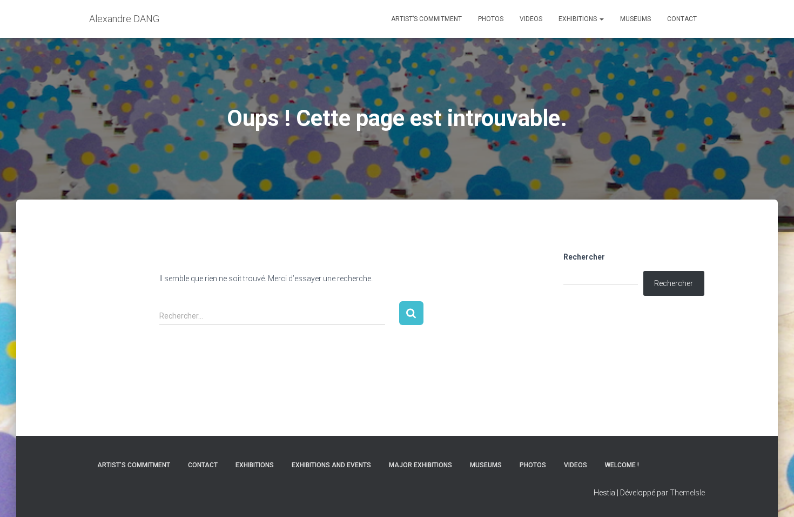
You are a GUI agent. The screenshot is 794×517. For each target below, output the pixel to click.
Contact (682, 19)
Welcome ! (622, 465)
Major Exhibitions (420, 465)
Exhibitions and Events (331, 465)
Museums (635, 19)
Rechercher (584, 257)
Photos (490, 19)
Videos (531, 19)
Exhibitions (578, 19)
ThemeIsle (687, 492)
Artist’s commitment (426, 19)
